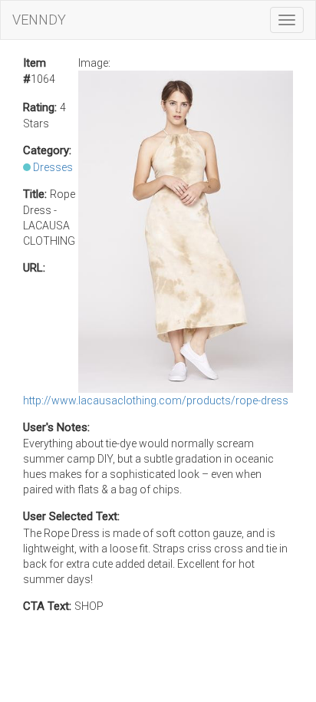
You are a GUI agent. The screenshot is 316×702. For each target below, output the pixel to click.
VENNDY (39, 20)
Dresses (53, 167)
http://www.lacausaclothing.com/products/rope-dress (155, 400)
